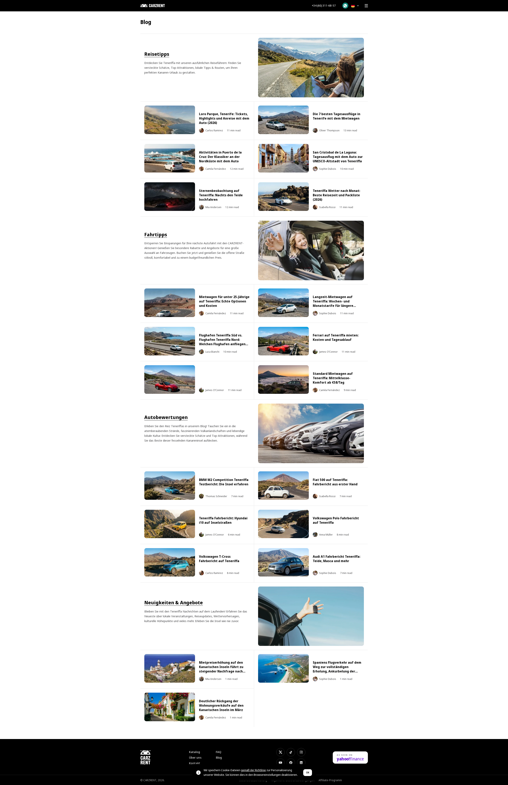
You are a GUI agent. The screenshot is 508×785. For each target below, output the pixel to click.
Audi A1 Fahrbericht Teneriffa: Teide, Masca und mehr (336, 558)
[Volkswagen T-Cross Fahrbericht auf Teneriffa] (169, 562)
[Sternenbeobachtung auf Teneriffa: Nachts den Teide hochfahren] (169, 196)
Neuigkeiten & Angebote (173, 602)
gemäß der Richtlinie (253, 770)
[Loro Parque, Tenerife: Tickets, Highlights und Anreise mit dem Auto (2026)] (169, 120)
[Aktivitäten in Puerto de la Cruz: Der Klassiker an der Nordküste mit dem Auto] (169, 158)
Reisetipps (156, 54)
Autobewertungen (166, 417)
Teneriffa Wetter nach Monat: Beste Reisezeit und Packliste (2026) (336, 195)
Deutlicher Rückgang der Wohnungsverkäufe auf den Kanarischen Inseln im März (221, 705)
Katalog (194, 751)
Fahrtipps (155, 234)
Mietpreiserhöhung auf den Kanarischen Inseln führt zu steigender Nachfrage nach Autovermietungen (221, 669)
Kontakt (194, 763)
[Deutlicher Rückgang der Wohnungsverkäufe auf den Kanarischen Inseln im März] (169, 707)
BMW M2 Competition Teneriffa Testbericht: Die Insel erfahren (224, 482)
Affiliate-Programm (330, 780)
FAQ (218, 751)
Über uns (195, 757)
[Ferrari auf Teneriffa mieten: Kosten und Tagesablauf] (283, 341)
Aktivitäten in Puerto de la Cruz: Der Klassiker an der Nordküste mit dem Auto (220, 156)
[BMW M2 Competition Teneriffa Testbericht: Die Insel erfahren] (169, 485)
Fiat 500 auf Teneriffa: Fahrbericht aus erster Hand (335, 482)
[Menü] (366, 5)
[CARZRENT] (160, 5)
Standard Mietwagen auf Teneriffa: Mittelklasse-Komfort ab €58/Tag (333, 378)
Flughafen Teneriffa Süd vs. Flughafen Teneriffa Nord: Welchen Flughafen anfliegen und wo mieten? (222, 342)
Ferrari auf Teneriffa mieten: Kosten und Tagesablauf (335, 337)
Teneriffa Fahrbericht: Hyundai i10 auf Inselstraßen (223, 520)
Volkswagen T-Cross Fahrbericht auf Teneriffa (219, 558)
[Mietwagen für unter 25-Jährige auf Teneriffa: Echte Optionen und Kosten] (169, 302)
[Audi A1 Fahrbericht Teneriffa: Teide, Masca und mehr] (283, 562)
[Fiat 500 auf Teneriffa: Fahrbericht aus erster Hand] (283, 485)
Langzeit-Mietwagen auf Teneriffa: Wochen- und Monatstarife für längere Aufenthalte (333, 303)
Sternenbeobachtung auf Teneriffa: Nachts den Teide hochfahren (221, 195)
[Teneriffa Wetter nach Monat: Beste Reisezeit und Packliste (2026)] (283, 196)
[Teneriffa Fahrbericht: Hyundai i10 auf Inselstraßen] (169, 524)
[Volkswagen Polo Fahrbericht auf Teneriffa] (283, 524)
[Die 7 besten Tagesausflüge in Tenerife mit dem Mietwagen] (283, 120)
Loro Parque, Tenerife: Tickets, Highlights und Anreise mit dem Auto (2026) (224, 118)
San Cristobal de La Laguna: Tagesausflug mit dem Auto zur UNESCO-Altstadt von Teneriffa (338, 156)
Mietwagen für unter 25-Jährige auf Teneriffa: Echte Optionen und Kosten (224, 301)
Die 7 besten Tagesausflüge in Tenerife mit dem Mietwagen (336, 116)
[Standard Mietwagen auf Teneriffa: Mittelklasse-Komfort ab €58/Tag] (283, 379)
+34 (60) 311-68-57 (324, 5)
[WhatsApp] (345, 6)
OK (307, 772)
